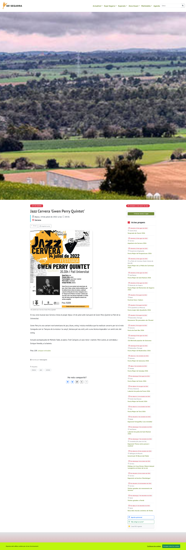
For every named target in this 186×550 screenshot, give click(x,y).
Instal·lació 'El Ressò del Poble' (138, 456)
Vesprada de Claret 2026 (136, 233)
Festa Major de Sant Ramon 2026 (139, 278)
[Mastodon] (77, 381)
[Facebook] (67, 381)
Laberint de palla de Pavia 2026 (139, 391)
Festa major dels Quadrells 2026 (139, 310)
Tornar (34, 226)
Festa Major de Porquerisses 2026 (140, 253)
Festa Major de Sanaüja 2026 (138, 371)
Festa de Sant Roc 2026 (136, 330)
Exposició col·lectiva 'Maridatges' (139, 478)
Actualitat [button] (97, 6)
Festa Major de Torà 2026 (137, 411)
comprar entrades (44, 350)
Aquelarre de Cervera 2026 (137, 243)
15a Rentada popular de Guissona (139, 340)
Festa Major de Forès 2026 (137, 381)
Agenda (157, 6)
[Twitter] (81, 381)
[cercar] (183, 5)
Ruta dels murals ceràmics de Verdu (140, 511)
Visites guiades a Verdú (136, 500)
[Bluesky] (72, 381)
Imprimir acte (45, 226)
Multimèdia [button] (146, 6)
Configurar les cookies (154, 546)
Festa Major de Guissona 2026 (138, 361)
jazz (41, 370)
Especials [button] (122, 6)
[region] (93, 546)
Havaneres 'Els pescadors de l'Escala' (141, 320)
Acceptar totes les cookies (171, 546)
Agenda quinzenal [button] (136, 517)
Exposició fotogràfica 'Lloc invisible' (140, 422)
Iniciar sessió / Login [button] (141, 214)
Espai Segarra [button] (109, 6)
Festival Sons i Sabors (135, 300)
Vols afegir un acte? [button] (137, 522)
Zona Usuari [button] (133, 6)
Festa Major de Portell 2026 (137, 401)
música (34, 370)
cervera (48, 370)
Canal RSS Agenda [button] (136, 526)
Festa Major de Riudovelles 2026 (139, 351)
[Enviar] (86, 381)
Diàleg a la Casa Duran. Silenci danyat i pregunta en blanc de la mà (141, 467)
